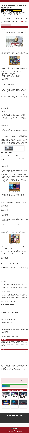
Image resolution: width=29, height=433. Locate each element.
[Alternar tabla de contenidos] (9, 24)
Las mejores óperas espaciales (14, 405)
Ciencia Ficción (22, 21)
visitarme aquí (24, 421)
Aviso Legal (8, 431)
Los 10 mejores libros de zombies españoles (23, 405)
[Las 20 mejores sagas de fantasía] (9, 146)
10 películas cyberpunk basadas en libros (23, 397)
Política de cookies (19, 431)
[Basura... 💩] (1, 367)
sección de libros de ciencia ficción (20, 346)
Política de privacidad (13, 431)
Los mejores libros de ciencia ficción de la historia (5, 406)
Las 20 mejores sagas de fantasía (17, 148)
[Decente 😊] (2, 367)
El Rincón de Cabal (14, 1)
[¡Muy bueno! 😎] (3, 367)
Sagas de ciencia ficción (5, 397)
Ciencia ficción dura (14, 396)
